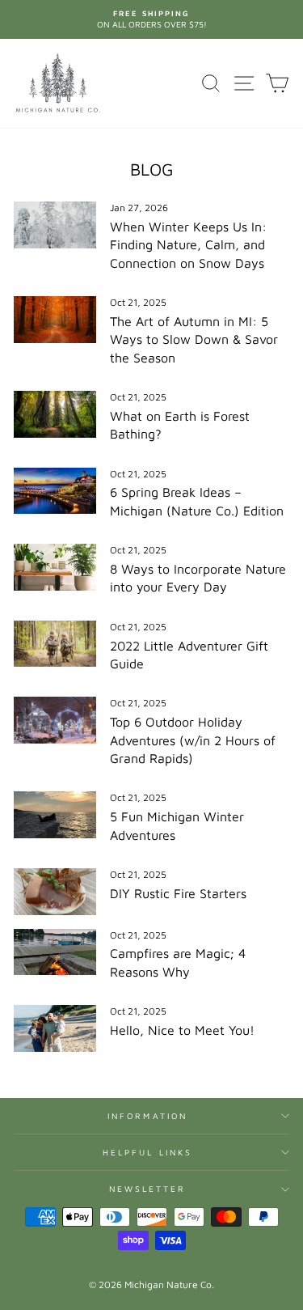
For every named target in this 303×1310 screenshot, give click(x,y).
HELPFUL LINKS (147, 1152)
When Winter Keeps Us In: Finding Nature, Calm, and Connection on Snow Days (188, 244)
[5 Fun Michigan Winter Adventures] (55, 814)
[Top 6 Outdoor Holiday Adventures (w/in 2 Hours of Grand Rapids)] (55, 720)
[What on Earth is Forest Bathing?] (55, 414)
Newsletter (148, 1188)
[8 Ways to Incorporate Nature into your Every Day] (55, 567)
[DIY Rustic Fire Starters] (55, 891)
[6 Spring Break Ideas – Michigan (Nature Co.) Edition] (55, 491)
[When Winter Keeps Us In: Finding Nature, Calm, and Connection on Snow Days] (55, 224)
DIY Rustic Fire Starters (178, 893)
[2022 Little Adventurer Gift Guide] (55, 644)
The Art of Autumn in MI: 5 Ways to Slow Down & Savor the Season (194, 339)
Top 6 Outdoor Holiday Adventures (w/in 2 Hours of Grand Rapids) (193, 739)
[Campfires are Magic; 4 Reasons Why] (55, 952)
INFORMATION (147, 1116)
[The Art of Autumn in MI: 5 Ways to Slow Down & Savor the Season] (55, 319)
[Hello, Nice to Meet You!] (55, 1028)
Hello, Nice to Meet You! (182, 1030)
